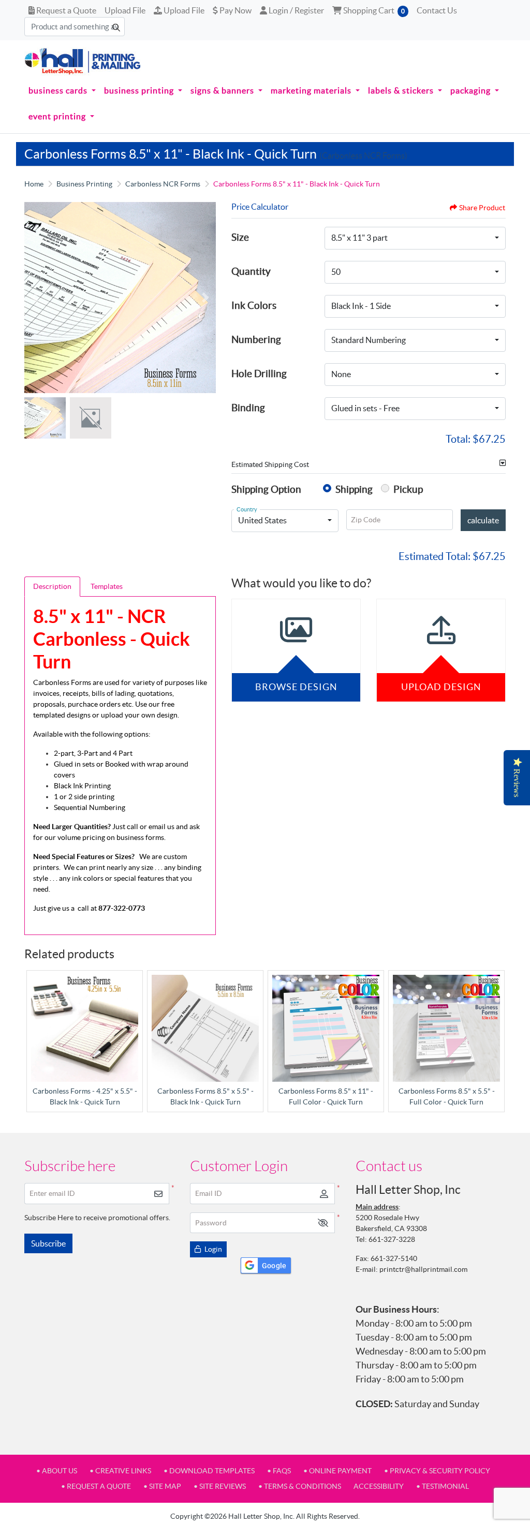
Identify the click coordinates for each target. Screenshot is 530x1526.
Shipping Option (266, 489)
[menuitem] (62, 91)
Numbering (256, 339)
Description (52, 586)
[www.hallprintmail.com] (82, 61)
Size (240, 237)
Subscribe (48, 1243)
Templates (107, 586)
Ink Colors (253, 305)
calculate (483, 520)
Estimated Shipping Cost (270, 464)
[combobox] (415, 238)
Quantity (251, 271)
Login (212, 1249)
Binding (248, 407)
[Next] (205, 297)
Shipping (354, 489)
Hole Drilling (259, 373)
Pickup (408, 489)
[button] (323, 1223)
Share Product (482, 208)
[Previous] (34, 297)
